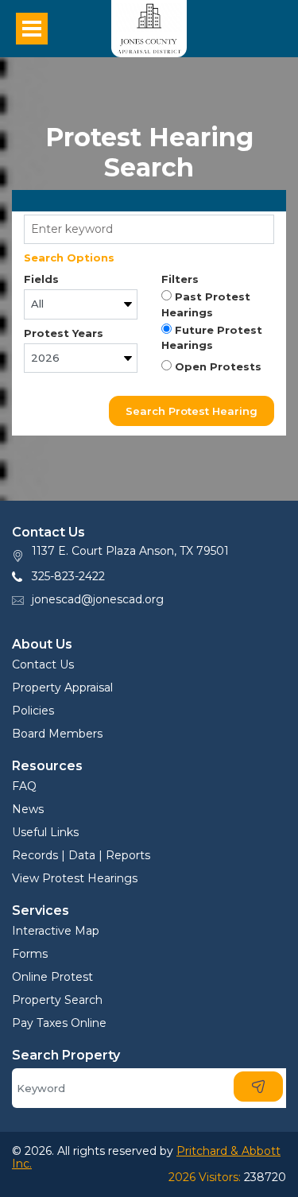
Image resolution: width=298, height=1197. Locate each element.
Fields (41, 279)
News (28, 809)
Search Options (69, 257)
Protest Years (63, 333)
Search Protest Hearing (191, 411)
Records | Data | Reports (81, 855)
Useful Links (45, 832)
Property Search (57, 1000)
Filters (180, 279)
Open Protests (216, 366)
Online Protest (52, 977)
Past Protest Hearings (205, 304)
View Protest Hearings (74, 878)
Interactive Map (55, 931)
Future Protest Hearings (211, 337)
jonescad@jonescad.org (98, 599)
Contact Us (43, 664)
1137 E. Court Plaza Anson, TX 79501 (130, 551)
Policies (33, 710)
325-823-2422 (68, 576)
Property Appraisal (62, 687)
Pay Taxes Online (59, 1023)
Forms (30, 954)
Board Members (57, 733)
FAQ (24, 786)
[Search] (258, 1086)
